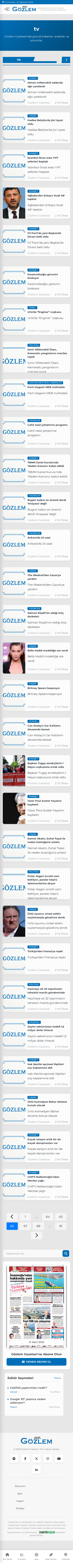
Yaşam (20, 1501)
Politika (20, 1508)
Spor (20, 1493)
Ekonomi (20, 1486)
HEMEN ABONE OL (38, 1361)
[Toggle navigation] (6, 9)
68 (38, 1226)
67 (25, 1226)
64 (48, 1217)
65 (61, 1217)
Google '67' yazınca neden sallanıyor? (28, 1401)
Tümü (57, 1378)
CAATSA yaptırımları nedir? (28, 1387)
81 (60, 1226)
